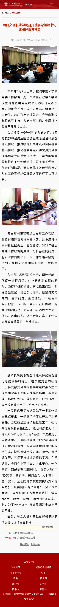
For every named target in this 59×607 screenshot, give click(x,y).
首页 (7, 13)
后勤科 (43, 589)
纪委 (43, 573)
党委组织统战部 (43, 567)
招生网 (43, 578)
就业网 (15, 584)
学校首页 (15, 567)
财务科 (43, 584)
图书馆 (15, 589)
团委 (15, 578)
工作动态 (16, 13)
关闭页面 (36, 544)
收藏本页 (47, 527)
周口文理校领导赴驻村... (25, 537)
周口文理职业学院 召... (24, 533)
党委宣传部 (15, 573)
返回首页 (25, 544)
